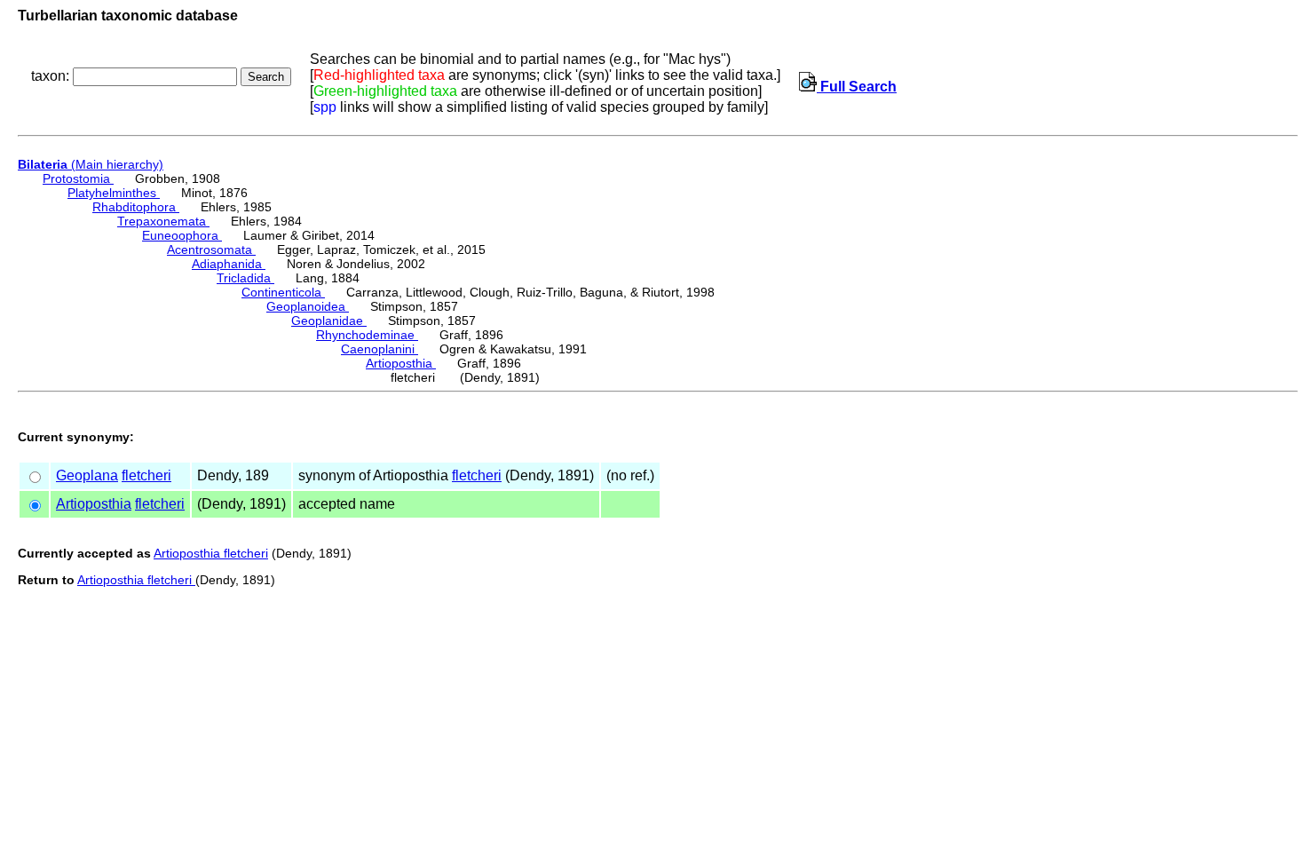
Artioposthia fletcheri (211, 553)
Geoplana (87, 475)
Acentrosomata (211, 249)
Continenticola (283, 292)
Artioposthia (401, 363)
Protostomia (78, 178)
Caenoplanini (379, 349)
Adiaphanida (228, 264)
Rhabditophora (135, 207)
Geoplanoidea (307, 306)
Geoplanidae (329, 320)
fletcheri (146, 475)
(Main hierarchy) (90, 164)
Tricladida (245, 278)
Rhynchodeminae (367, 335)
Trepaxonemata (163, 221)
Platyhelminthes (113, 193)
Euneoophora (182, 235)
